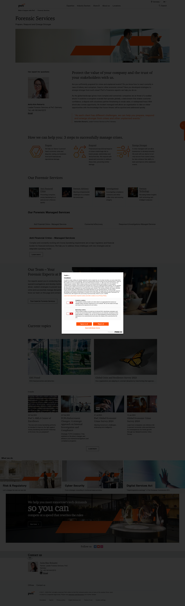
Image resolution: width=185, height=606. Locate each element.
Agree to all (84, 324)
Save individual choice (92, 328)
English (66, 275)
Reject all (101, 324)
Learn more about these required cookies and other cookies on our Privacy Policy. (85, 295)
